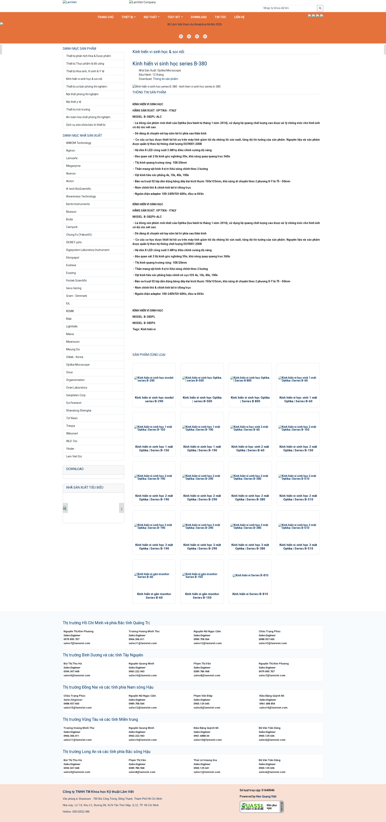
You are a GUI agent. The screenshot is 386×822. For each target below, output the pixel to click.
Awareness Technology (81, 196)
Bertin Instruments (78, 204)
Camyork (72, 227)
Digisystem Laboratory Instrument (87, 250)
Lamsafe (72, 158)
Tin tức (220, 17)
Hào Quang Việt (266, 796)
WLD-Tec (71, 441)
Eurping (71, 272)
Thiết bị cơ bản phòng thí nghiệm (86, 86)
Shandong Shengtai (78, 410)
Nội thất (150, 17)
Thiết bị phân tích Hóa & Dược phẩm (88, 56)
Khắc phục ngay (272, 806)
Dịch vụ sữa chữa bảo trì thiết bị (85, 124)
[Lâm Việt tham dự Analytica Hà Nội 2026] (193, 32)
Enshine (71, 265)
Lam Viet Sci (74, 456)
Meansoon (73, 341)
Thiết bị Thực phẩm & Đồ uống (85, 63)
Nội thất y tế (73, 101)
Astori (70, 181)
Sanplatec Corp (76, 395)
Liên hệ (239, 17)
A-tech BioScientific (78, 188)
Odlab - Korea (74, 357)
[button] (309, 16)
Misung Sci (73, 349)
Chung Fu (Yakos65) (79, 234)
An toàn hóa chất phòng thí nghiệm (88, 117)
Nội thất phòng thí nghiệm (82, 94)
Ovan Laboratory (76, 387)
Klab (69, 318)
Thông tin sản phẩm (165, 78)
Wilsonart (72, 433)
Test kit (173, 17)
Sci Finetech (73, 402)
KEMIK (70, 311)
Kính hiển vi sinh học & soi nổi (84, 78)
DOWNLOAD (199, 17)
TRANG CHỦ (105, 17)
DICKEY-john (74, 242)
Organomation (75, 380)
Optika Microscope (78, 364)
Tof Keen (72, 418)
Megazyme (73, 165)
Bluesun (71, 211)
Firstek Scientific (76, 280)
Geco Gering (73, 288)
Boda (69, 219)
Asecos (71, 173)
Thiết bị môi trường (78, 109)
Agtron (70, 150)
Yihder (70, 448)
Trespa (70, 425)
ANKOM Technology (78, 142)
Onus (69, 372)
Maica (70, 334)
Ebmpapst (72, 257)
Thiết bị (127, 17)
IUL (68, 303)
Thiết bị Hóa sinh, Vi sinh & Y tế (85, 71)
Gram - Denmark (76, 295)
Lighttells (72, 326)
